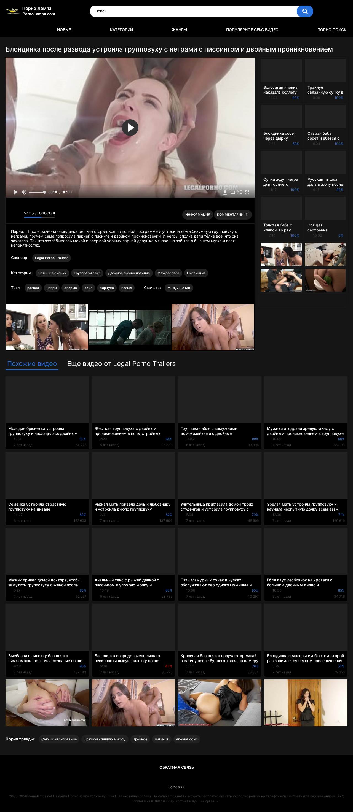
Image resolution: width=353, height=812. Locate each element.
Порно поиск (331, 29)
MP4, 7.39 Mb (179, 288)
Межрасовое (168, 273)
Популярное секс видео (252, 29)
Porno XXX (176, 787)
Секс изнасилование (59, 739)
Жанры (179, 29)
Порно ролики (12, 30)
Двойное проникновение (129, 273)
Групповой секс (87, 273)
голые (126, 288)
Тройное (140, 739)
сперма (70, 288)
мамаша (162, 739)
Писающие (196, 273)
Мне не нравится (18, 214)
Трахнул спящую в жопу (104, 739)
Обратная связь (176, 767)
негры (52, 288)
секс (88, 288)
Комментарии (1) (233, 214)
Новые (64, 29)
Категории (121, 29)
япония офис (187, 739)
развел (33, 288)
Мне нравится (11, 214)
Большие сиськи (52, 273)
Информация (197, 214)
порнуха (107, 288)
